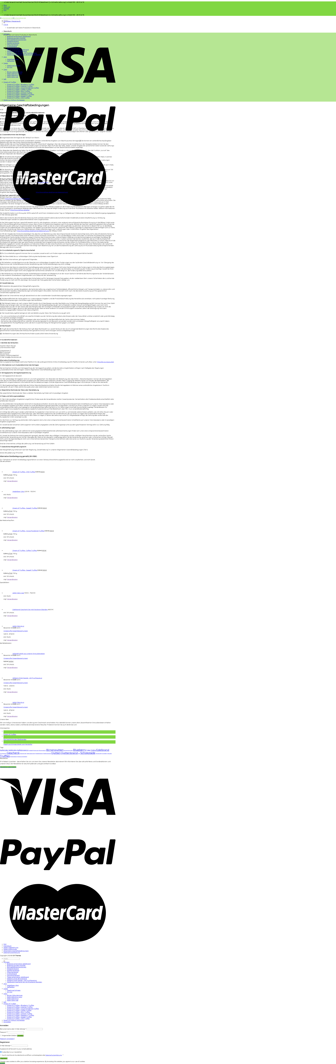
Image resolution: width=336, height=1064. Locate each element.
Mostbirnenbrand (13, 43)
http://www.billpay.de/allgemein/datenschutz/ (52, 192)
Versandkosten (12, 481)
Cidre (5, 69)
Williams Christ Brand (22, 756)
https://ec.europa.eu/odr (105, 362)
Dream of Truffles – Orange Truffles (19, 93)
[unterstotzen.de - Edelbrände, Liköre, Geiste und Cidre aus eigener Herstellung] (13, 18)
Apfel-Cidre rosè (12, 77)
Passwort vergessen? (7, 1039)
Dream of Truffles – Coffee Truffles (19, 89)
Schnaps (6, 34)
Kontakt (6, 8)
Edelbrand (102, 749)
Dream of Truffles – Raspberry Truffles (20, 94)
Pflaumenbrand (12, 45)
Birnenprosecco (42, 750)
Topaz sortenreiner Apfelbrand (18, 50)
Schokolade (87, 752)
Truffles (5, 756)
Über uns (7, 7)
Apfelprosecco (23, 750)
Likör (5, 57)
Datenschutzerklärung (12, 952)
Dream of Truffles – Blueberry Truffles (20, 84)
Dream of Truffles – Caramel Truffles (19, 86)
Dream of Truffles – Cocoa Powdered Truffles (23, 88)
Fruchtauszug (3, 753)
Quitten (56, 752)
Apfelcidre (12, 750)
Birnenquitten (55, 749)
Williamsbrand (13, 756)
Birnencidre (36, 750)
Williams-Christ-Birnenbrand (17, 51)
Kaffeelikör (11, 61)
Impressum (7, 946)
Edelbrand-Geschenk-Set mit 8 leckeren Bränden (24, 55)
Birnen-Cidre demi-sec (15, 72)
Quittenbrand (12, 46)
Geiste (6, 63)
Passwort (3, 1032)
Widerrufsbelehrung (11, 947)
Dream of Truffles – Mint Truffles (18, 91)
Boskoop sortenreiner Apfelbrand (19, 36)
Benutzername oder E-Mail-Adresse (13, 1029)
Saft (5, 79)
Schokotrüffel (99, 753)
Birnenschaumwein (68, 750)
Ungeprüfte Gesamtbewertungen (16, 631)
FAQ (5, 10)
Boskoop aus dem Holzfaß (16, 38)
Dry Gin (9, 67)
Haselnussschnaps (31, 753)
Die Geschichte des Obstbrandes (15, 739)
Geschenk (13, 752)
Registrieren (4, 1058)
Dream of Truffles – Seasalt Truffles (19, 96)
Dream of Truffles (10, 82)
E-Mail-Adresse (5, 1046)
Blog (5, 5)
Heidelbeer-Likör (13, 59)
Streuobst (109, 753)
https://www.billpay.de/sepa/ (19, 210)
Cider (88, 750)
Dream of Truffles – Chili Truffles (18, 98)
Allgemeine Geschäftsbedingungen (16, 951)
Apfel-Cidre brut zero (14, 73)
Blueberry (79, 749)
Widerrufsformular (10, 949)
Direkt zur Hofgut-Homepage (14, 100)
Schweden (104, 753)
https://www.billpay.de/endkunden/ (17, 199)
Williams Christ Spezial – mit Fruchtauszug (22, 53)
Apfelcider (4, 750)
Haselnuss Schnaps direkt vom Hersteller (18, 744)
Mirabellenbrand (13, 41)
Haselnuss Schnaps (13, 65)
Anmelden (20, 1035)
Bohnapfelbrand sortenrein (16, 40)
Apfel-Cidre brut (13, 75)
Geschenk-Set (23, 753)
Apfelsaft (31, 750)
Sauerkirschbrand (13, 48)
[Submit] (4, 22)
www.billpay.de (43, 182)
